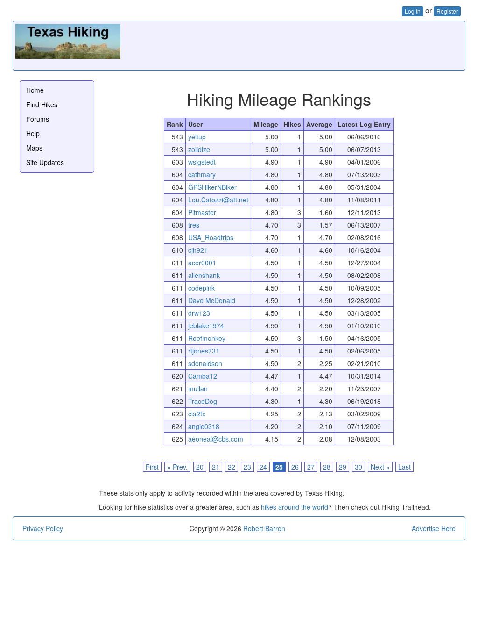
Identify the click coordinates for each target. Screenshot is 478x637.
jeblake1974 (206, 325)
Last (404, 466)
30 (358, 466)
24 (263, 466)
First (152, 466)
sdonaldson (205, 363)
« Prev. (177, 466)
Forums (37, 119)
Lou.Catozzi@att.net (218, 199)
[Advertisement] (293, 45)
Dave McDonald (211, 300)
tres (193, 224)
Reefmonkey (206, 338)
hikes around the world (294, 507)
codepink (201, 287)
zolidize (199, 149)
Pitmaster (202, 212)
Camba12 (202, 376)
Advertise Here (434, 528)
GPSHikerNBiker (212, 187)
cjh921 (198, 250)
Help (33, 133)
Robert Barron (264, 528)
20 (200, 466)
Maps (34, 147)
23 (247, 466)
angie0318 (203, 426)
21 (215, 466)
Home (35, 90)
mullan (198, 388)
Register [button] (447, 11)
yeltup (197, 136)
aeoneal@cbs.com (215, 438)
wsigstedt (202, 161)
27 (311, 466)
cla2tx (196, 413)
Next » (380, 466)
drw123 (199, 313)
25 (279, 466)
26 (295, 466)
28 (326, 466)
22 (231, 466)
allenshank (204, 275)
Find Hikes (41, 104)
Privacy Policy (42, 528)
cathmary (202, 174)
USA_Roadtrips (210, 237)
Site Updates (45, 162)
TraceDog (202, 401)
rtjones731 (203, 350)
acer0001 (202, 262)
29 (342, 466)
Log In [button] (413, 11)
